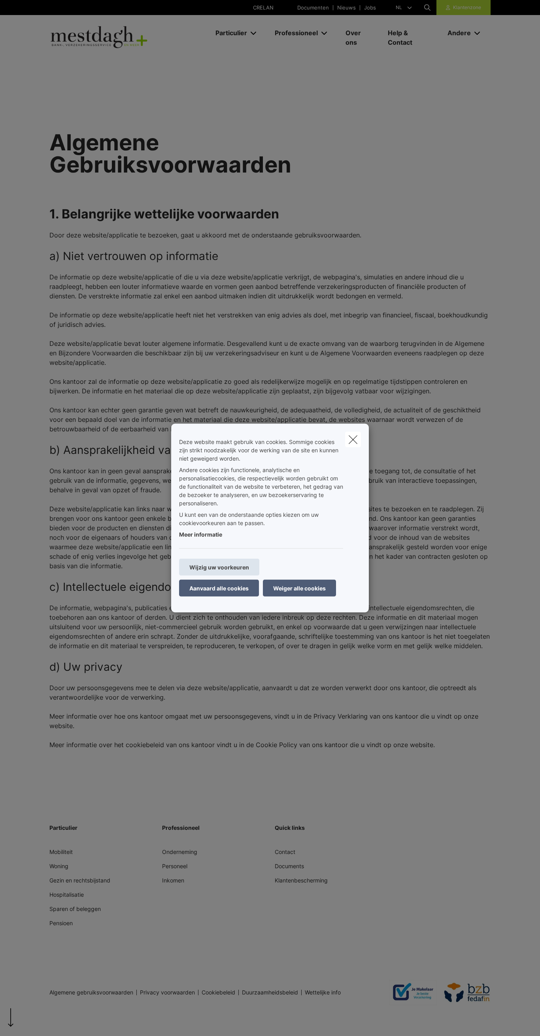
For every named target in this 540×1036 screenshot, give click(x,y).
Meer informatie (200, 534)
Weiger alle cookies (299, 588)
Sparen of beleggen (75, 908)
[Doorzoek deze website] (427, 7)
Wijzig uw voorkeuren (219, 567)
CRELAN (263, 7)
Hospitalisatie (66, 894)
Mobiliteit (61, 851)
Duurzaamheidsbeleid (270, 992)
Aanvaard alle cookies (219, 588)
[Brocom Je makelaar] (410, 992)
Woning (58, 866)
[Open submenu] (254, 33)
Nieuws (346, 7)
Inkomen (173, 880)
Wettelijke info (323, 992)
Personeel (174, 866)
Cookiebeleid (218, 992)
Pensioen (61, 923)
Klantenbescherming (301, 880)
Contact (285, 851)
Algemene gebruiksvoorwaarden (91, 992)
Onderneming (179, 851)
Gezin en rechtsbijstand (79, 880)
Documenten (313, 7)
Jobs (370, 7)
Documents (289, 866)
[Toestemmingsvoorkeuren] (31, 1020)
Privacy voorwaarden (167, 992)
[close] (353, 440)
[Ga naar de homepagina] (128, 37)
